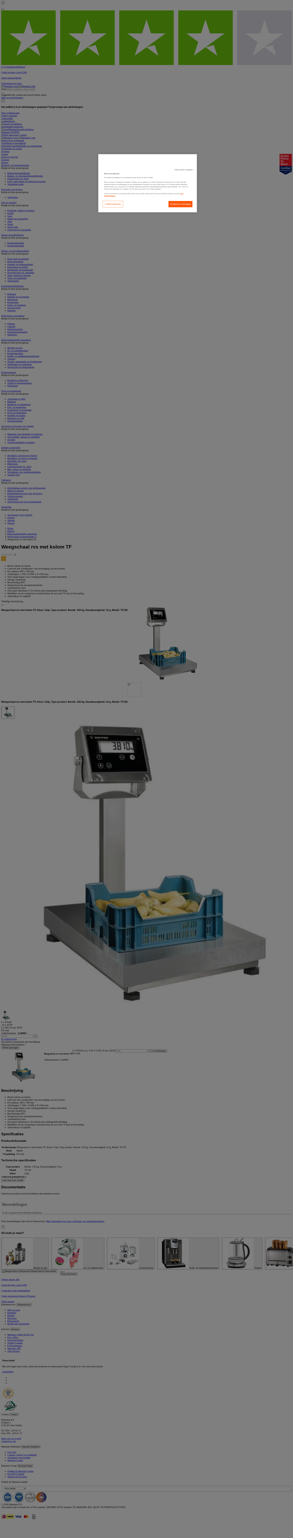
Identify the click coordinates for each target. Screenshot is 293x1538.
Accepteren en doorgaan (180, 204)
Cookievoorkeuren (113, 204)
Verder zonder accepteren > (184, 170)
